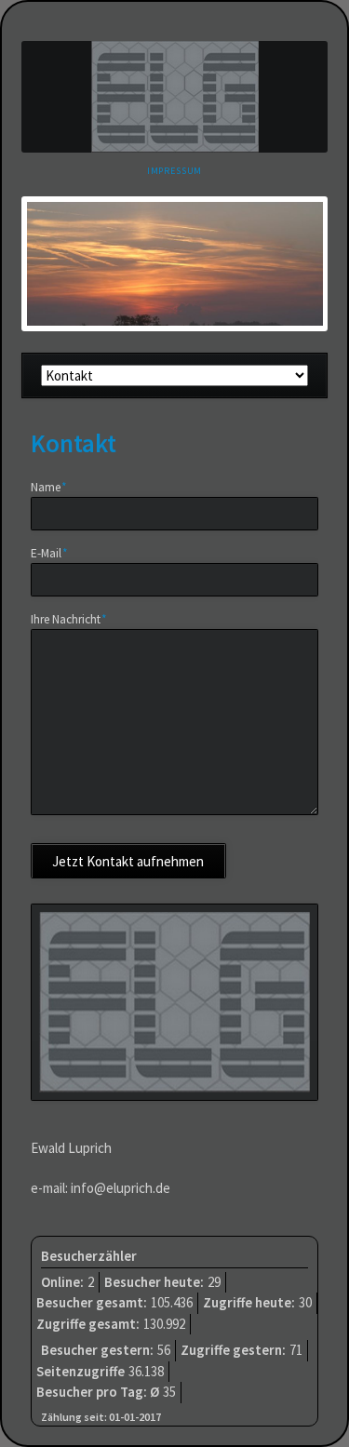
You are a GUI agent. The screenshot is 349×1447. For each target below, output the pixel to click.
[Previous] (62, 263)
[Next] (286, 263)
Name (56, 486)
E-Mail (56, 552)
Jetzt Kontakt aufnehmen (128, 861)
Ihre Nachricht (69, 618)
